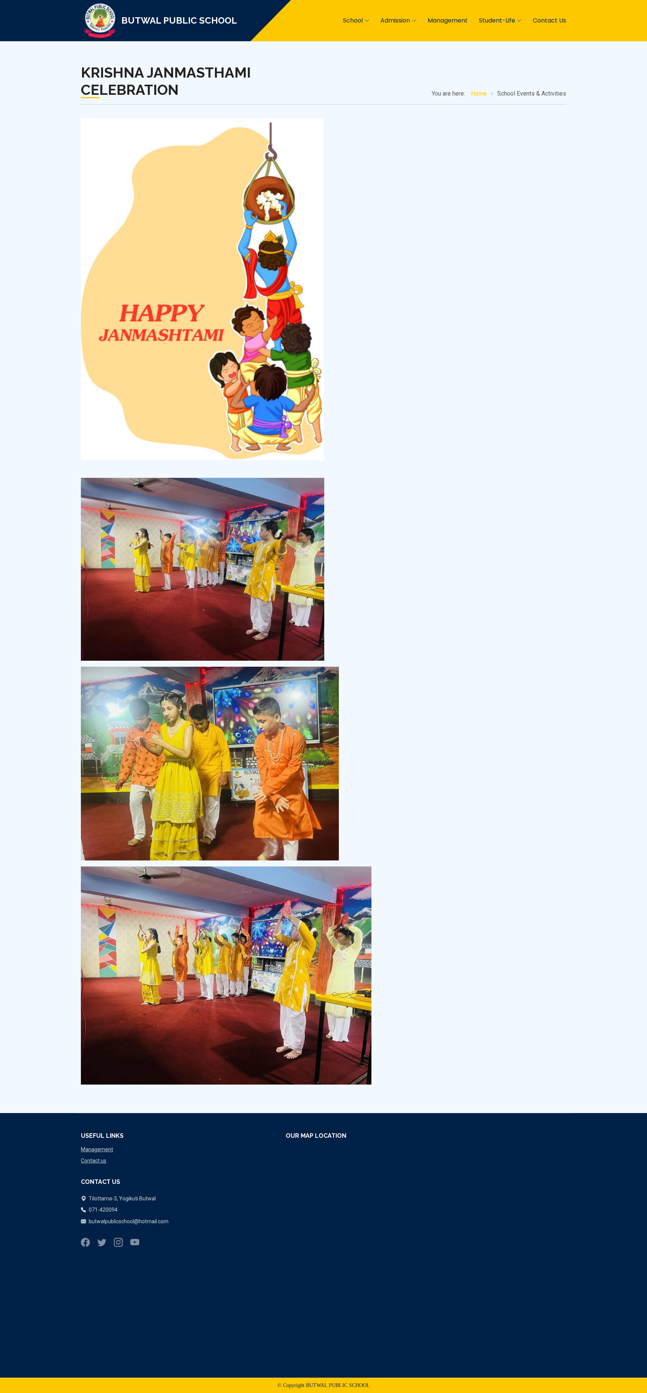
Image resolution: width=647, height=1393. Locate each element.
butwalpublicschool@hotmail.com (128, 1221)
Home (479, 93)
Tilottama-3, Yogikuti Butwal (122, 1198)
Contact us (93, 1160)
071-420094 (103, 1209)
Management (97, 1149)
